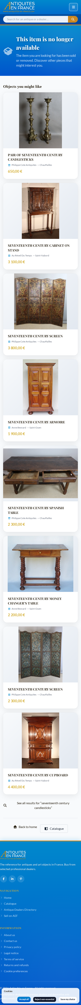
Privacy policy (12, 947)
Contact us (10, 941)
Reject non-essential (44, 999)
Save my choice (68, 999)
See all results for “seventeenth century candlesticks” (43, 805)
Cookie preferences (16, 971)
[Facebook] (3, 878)
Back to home (28, 827)
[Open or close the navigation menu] (73, 7)
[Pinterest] (20, 878)
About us (9, 935)
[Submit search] (73, 19)
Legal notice (11, 953)
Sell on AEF (11, 915)
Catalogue (57, 828)
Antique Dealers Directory (20, 909)
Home (7, 897)
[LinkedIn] (12, 878)
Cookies (8, 991)
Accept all (24, 999)
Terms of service (14, 959)
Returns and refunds (16, 965)
